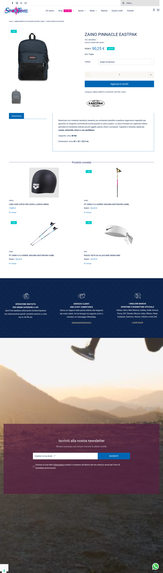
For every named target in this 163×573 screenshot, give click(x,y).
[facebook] (13, 3)
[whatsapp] (21, 3)
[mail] (26, 3)
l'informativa (58, 465)
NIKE (85, 251)
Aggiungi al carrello (119, 84)
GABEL (86, 200)
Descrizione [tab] (16, 116)
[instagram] (17, 3)
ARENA (11, 200)
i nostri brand (137, 322)
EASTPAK (117, 92)
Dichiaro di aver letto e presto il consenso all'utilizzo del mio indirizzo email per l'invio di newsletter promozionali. (77, 466)
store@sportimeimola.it (81, 322)
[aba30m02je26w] (43, 57)
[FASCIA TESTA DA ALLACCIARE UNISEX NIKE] (119, 234)
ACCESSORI (109, 92)
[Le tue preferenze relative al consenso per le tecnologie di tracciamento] (4, 570)
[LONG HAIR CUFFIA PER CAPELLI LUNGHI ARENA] (44, 183)
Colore (87, 62)
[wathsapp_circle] (155, 563)
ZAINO (123, 92)
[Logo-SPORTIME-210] (16, 7)
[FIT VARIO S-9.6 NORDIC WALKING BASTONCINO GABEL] (119, 183)
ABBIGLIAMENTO (99, 92)
